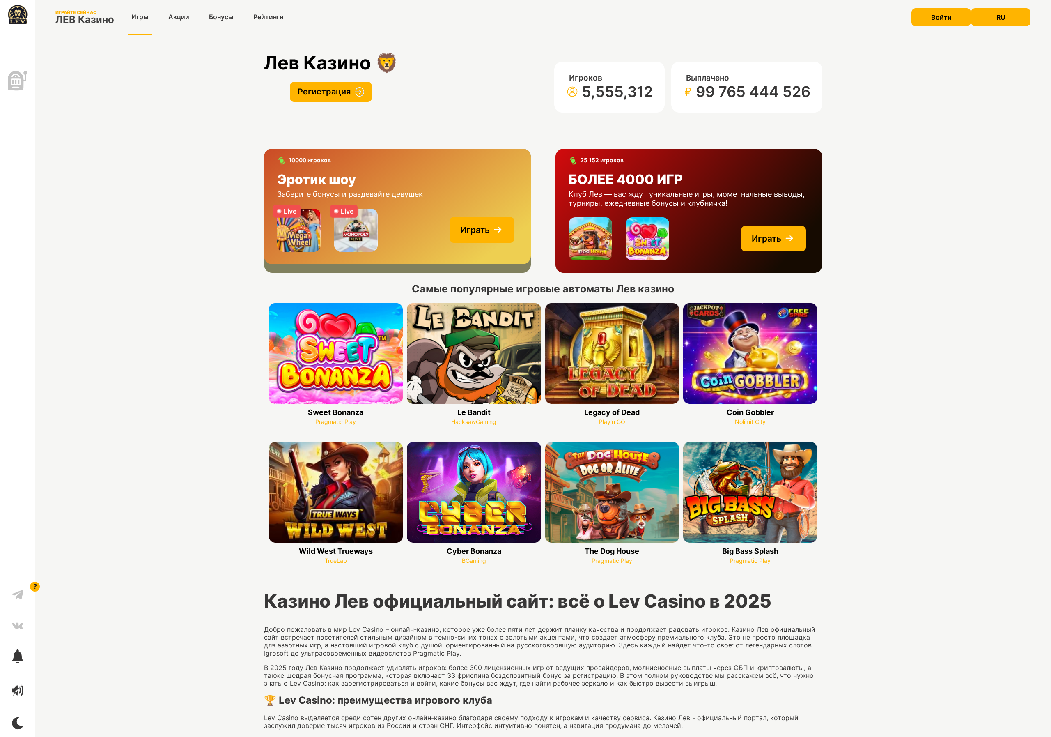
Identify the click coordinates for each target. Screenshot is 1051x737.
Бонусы (221, 17)
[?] (17, 591)
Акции (178, 17)
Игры (140, 17)
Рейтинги (268, 17)
